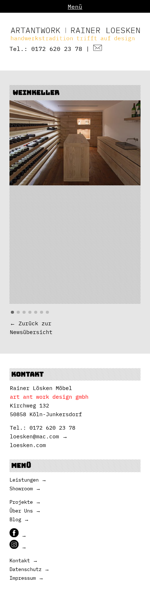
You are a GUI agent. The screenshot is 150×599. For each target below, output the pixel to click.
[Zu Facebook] (18, 535)
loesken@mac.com (34, 436)
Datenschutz (25, 569)
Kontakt (19, 560)
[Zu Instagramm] (18, 547)
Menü (75, 6)
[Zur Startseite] (75, 40)
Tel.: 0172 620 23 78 (45, 48)
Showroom (21, 488)
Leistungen (24, 480)
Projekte (21, 502)
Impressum (22, 578)
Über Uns (21, 510)
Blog (15, 519)
